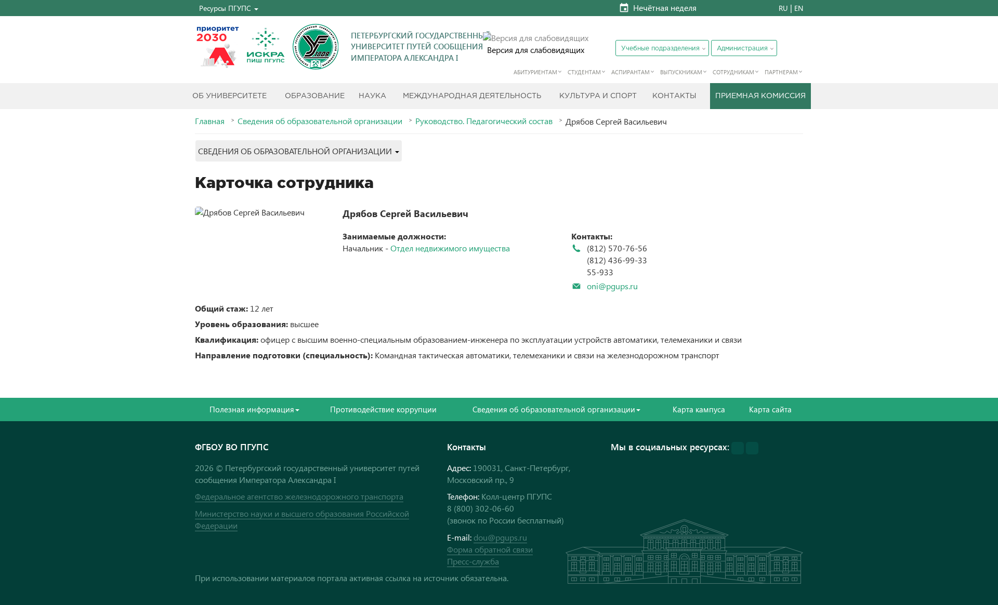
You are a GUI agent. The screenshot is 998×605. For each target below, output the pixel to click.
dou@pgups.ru (500, 537)
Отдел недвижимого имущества (450, 248)
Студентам (584, 72)
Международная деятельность (472, 96)
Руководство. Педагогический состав (484, 121)
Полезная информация (251, 409)
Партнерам (781, 72)
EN (798, 8)
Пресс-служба (473, 561)
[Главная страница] (315, 47)
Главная (210, 121)
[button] (228, 8)
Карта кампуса (699, 409)
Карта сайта (770, 409)
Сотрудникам (733, 72)
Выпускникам (681, 72)
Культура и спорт (598, 96)
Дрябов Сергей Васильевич (405, 213)
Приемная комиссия (760, 96)
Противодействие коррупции (383, 409)
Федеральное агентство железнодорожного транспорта (299, 496)
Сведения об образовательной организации (320, 121)
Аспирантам (630, 72)
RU (783, 8)
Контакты (674, 96)
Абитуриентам (535, 72)
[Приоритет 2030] (218, 47)
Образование (315, 96)
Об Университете (229, 96)
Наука (372, 96)
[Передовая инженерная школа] (265, 47)
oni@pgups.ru (612, 285)
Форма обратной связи (490, 549)
